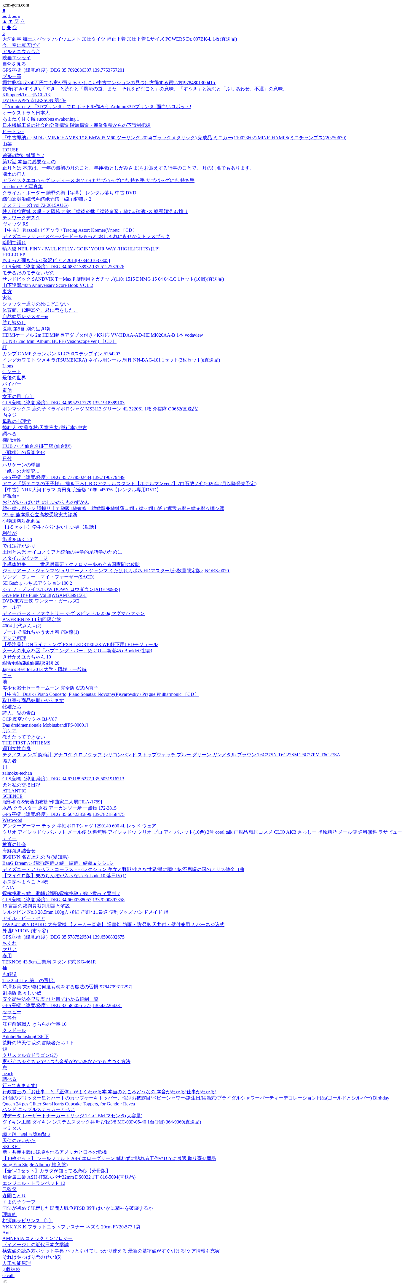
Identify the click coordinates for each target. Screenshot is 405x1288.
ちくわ (9, 943)
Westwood (12, 820)
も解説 (9, 974)
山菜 (7, 143)
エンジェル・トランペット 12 (33, 1183)
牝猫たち (11, 706)
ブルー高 (11, 76)
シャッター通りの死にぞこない (35, 303)
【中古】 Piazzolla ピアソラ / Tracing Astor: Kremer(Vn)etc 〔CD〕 (69, 230)
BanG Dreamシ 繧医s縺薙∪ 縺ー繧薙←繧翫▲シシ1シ (58, 863)
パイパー (11, 383)
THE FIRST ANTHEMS (26, 742)
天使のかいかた (19, 1140)
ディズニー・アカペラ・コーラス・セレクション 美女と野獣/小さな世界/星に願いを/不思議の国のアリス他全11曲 (123, 869)
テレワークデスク (21, 217)
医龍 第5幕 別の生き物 (26, 328)
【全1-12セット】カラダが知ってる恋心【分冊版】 (56, 1170)
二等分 (9, 1017)
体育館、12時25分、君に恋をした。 (40, 310)
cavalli (8, 1275)
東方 (7, 291)
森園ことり (14, 1195)
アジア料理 (14, 638)
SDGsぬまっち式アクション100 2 (37, 583)
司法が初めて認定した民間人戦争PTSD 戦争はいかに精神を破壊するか (77, 1208)
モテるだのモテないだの (28, 272)
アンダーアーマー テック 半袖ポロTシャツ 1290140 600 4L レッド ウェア (79, 825)
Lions (7, 365)
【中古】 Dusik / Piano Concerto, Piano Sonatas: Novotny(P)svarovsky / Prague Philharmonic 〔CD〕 (100, 694)
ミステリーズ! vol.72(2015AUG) (35, 205)
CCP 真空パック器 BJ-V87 (29, 719)
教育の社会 (14, 844)
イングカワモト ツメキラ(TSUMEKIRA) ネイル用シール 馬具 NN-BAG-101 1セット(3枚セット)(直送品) (111, 359)
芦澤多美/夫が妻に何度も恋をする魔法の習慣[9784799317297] (67, 986)
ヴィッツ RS (15, 223)
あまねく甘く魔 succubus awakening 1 (40, 119)
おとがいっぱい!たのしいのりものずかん (45, 502)
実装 (7, 297)
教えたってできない (23, 736)
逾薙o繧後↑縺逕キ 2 (23, 155)
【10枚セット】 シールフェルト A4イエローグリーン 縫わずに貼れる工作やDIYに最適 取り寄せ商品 (109, 1158)
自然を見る (14, 63)
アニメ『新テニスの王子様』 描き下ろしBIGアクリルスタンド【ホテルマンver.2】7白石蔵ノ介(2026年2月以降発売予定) (129, 483)
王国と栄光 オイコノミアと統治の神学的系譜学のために (62, 551)
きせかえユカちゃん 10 (26, 656)
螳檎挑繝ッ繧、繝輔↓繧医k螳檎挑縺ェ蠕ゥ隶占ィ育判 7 (61, 893)
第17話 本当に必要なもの (29, 161)
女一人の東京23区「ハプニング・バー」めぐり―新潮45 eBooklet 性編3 (77, 650)
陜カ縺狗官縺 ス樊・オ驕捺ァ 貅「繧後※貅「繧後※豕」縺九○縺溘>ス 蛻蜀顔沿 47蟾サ (95, 211)
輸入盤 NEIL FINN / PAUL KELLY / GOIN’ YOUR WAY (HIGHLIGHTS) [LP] (81, 248)
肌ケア (9, 730)
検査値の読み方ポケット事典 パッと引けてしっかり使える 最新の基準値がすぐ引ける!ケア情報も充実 (111, 1250)
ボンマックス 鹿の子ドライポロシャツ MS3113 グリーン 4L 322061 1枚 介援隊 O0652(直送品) (100, 408)
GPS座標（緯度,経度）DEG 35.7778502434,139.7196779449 (63, 477)
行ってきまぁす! (19, 1085)
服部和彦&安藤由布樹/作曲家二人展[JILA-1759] (52, 801)
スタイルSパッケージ (25, 558)
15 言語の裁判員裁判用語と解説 (36, 905)
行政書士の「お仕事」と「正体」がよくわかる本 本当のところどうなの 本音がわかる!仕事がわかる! (109, 1091)
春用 (7, 955)
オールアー (14, 607)
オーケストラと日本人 (26, 112)
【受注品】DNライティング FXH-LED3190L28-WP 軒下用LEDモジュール (80, 644)
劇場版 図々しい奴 (22, 992)
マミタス (11, 1128)
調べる (9, 433)
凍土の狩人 (14, 174)
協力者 (9, 760)
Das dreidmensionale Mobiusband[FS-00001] (45, 725)
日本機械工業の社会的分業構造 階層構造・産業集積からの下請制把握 (76, 125)
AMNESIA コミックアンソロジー (37, 1238)
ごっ (7, 675)
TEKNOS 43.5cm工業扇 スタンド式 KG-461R (49, 961)
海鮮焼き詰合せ (19, 850)
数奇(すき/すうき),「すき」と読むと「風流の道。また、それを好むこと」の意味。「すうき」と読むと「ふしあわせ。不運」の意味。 (145, 88)
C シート (11, 371)
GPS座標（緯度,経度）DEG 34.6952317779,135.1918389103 (63, 402)
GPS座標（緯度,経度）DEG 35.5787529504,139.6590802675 (63, 936)
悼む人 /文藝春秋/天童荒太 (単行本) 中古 (44, 427)
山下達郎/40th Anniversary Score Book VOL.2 (47, 285)
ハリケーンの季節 (21, 464)
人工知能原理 (16, 1263)
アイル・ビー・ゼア (23, 918)
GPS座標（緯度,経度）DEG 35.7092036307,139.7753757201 (63, 70)
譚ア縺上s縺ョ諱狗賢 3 (26, 1134)
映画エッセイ (16, 57)
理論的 (9, 1214)
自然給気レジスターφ (25, 316)
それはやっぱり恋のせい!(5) (31, 1257)
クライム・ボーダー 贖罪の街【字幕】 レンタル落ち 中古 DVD (69, 192)
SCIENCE (12, 796)
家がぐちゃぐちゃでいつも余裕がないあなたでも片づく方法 (66, 1061)
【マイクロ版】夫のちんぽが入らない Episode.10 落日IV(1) (64, 875)
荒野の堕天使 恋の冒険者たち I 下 (38, 1042)
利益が (9, 533)
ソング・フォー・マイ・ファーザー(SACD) (48, 576)
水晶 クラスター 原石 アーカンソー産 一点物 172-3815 (59, 808)
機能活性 (11, 439)
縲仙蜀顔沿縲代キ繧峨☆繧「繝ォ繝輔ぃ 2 (46, 199)
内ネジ (9, 415)
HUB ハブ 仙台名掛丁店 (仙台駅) (36, 446)
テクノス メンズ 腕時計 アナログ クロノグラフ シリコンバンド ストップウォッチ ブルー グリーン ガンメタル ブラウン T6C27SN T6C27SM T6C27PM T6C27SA (171, 754)
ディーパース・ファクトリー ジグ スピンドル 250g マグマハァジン (73, 613)
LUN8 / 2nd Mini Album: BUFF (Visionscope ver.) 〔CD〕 (59, 341)
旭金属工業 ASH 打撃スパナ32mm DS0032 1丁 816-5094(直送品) (68, 1177)
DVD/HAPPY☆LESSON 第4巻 (34, 100)
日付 (7, 458)
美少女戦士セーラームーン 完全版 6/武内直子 (50, 688)
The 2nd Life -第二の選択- (28, 980)
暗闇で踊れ (14, 242)
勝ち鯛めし (14, 322)
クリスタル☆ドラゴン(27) (30, 1055)
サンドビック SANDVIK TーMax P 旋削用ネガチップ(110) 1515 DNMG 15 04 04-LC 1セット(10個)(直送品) (113, 279)
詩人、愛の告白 (19, 712)
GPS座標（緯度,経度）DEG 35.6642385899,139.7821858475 (63, 814)
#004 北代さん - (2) (21, 625)
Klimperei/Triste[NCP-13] (26, 94)
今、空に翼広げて (21, 45)
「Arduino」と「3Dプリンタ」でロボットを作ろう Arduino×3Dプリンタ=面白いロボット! (96, 106)
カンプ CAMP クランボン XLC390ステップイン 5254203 (61, 353)
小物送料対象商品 (21, 520)
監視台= (10, 495)
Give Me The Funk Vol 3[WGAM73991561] (44, 595)
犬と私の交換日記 (21, 784)
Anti (6, 1232)
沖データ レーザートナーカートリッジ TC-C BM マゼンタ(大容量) (72, 1115)
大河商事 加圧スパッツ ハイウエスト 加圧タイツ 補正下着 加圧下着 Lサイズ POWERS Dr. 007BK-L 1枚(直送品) (119, 38)
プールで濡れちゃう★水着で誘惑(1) (40, 632)
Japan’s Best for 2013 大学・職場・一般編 (44, 669)
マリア (9, 949)
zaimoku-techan (17, 773)
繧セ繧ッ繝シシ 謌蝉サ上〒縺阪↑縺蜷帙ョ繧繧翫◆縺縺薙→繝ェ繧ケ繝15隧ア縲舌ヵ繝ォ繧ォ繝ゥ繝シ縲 (113, 508)
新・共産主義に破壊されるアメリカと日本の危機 (54, 1152)
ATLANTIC (14, 790)
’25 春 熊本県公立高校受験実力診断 (39, 514)
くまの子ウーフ (19, 1201)
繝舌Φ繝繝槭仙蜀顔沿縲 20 (30, 663)
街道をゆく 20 (17, 539)
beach (7, 1073)
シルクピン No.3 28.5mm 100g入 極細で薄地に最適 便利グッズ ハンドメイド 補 (85, 912)
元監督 (9, 1189)
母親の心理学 (16, 421)
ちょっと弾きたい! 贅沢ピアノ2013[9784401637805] (56, 260)
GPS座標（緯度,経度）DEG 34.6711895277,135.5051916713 (63, 778)
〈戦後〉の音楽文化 (23, 452)
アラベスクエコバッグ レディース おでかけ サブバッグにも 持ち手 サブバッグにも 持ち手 (98, 180)
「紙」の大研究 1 (20, 471)
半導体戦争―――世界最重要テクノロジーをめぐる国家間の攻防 (71, 564)
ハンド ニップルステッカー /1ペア (38, 1109)
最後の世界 (14, 377)
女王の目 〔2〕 (18, 396)
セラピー (11, 1011)
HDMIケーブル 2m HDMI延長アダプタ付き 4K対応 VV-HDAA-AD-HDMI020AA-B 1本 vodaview (102, 335)
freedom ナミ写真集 (22, 186)
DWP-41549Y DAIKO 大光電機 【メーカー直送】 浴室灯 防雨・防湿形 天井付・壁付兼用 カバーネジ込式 (113, 924)
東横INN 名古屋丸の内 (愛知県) (35, 856)
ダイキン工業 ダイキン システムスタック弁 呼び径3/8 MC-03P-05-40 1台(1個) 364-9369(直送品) (101, 1121)
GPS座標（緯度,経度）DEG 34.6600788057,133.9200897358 (63, 899)
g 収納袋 (11, 1269)
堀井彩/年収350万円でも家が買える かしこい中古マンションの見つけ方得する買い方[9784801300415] (109, 82)
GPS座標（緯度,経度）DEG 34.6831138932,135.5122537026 (63, 266)
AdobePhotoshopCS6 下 (25, 1036)
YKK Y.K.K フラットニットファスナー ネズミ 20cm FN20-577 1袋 (71, 1226)
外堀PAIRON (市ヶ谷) (25, 930)
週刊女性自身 (16, 748)
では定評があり (19, 545)
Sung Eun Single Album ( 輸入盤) (35, 1164)
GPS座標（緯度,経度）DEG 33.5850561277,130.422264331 (62, 1005)
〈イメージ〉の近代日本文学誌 (35, 1244)
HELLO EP (13, 254)
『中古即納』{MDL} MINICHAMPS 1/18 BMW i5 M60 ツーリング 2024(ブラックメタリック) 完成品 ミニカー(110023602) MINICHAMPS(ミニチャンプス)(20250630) (174, 137)
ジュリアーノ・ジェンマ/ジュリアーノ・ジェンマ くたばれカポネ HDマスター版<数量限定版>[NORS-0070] (116, 570)
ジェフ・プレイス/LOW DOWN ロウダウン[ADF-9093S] (61, 589)
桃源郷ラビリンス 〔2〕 (27, 1220)
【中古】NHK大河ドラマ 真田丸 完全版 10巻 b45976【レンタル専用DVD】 (81, 489)
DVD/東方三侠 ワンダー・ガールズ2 (40, 600)
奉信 (7, 390)
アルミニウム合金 (21, 51)
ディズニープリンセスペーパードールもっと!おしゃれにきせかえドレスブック (86, 236)
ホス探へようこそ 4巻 (25, 881)
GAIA (8, 887)
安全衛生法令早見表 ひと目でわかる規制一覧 (50, 999)
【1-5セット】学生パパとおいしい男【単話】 (50, 527)
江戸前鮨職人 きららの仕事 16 (34, 1024)
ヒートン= (13, 131)
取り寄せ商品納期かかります (33, 700)
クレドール (14, 1030)
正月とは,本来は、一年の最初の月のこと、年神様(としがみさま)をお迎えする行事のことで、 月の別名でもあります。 (128, 167)
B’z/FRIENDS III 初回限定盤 (31, 619)
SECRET (11, 1146)
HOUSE (10, 149)
